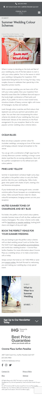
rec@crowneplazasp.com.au (11, 360)
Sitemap (25, 376)
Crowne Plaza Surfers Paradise (10, 34)
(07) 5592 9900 (22, 3)
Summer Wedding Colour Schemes (13, 36)
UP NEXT (27, 304)
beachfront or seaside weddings (19, 222)
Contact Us (5, 371)
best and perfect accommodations (26, 245)
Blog (23, 34)
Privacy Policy (27, 371)
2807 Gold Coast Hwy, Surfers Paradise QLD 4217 (22, 7)
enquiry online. (10, 262)
